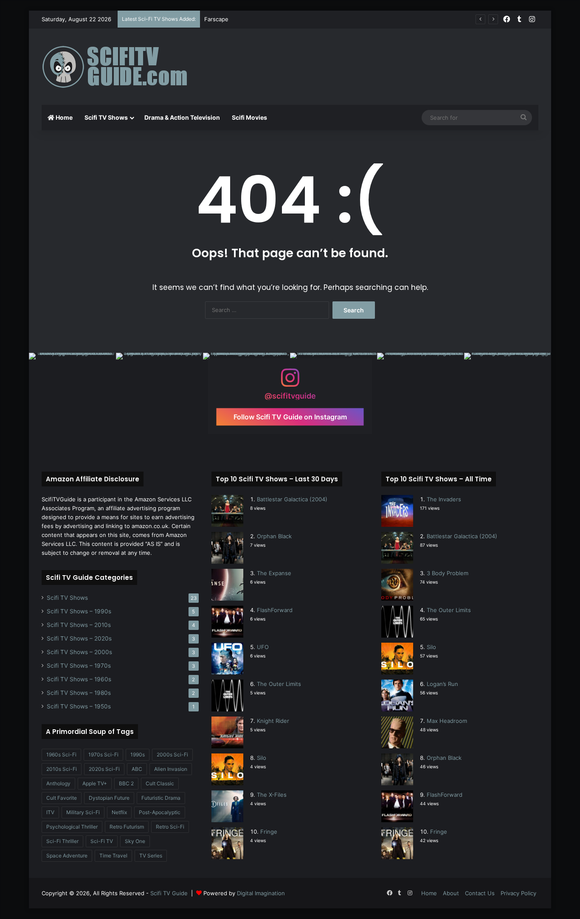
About (451, 893)
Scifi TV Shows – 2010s (79, 624)
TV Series (150, 855)
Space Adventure (66, 855)
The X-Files (272, 794)
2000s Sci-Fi (172, 754)
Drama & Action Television (182, 117)
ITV (50, 812)
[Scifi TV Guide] (126, 66)
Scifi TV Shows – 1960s (79, 679)
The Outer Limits (279, 683)
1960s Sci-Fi (61, 754)
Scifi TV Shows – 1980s (79, 692)
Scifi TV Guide (169, 893)
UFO (263, 647)
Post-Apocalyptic (159, 812)
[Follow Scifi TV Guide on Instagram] (290, 381)
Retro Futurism (127, 826)
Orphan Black (274, 536)
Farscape (216, 19)
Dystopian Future (109, 798)
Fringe (268, 831)
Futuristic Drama (160, 798)
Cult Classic (160, 783)
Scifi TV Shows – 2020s (79, 638)
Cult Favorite (61, 798)
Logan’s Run (442, 683)
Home (63, 117)
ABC (137, 769)
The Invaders (444, 499)
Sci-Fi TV (101, 841)
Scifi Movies (249, 117)
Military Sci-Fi (83, 812)
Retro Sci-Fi (170, 826)
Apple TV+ (94, 783)
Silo (261, 757)
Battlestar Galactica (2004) (292, 499)
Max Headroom (447, 720)
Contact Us (480, 893)
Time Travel (113, 855)
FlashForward (275, 610)
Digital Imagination (261, 893)
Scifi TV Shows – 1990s (79, 611)
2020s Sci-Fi (104, 769)
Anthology (58, 783)
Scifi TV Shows (106, 117)
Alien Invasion (170, 769)
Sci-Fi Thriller (62, 841)
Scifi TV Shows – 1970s (79, 665)
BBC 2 (126, 783)
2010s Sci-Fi (61, 769)
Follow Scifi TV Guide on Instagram (290, 417)
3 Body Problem (447, 573)
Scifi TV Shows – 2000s (79, 652)
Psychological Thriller (72, 826)
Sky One (135, 841)
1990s (137, 754)
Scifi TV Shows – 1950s (79, 706)
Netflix (119, 812)
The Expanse (274, 573)
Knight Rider (273, 720)
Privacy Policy (518, 893)
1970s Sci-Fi (103, 754)
